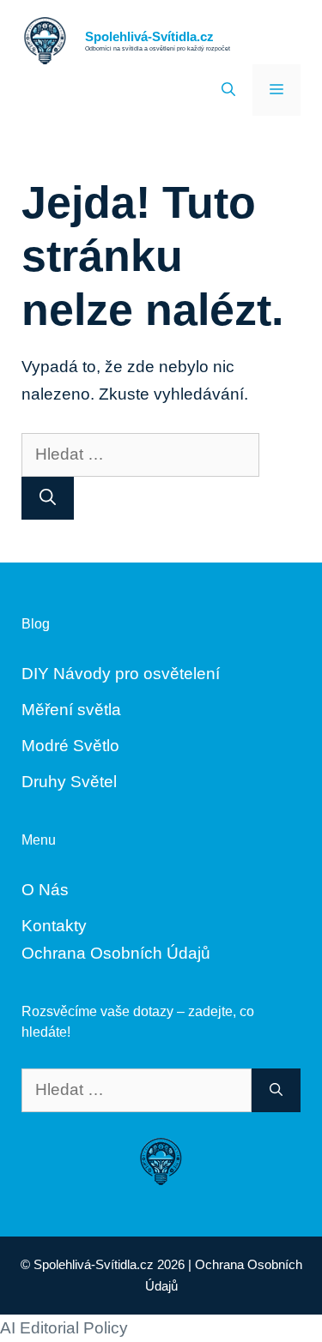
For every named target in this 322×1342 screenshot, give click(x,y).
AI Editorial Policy (64, 1328)
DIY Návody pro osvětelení (120, 674)
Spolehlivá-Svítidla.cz (149, 36)
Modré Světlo (70, 746)
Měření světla (71, 710)
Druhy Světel (69, 782)
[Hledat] (47, 499)
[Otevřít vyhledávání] (228, 90)
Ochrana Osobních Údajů (115, 953)
